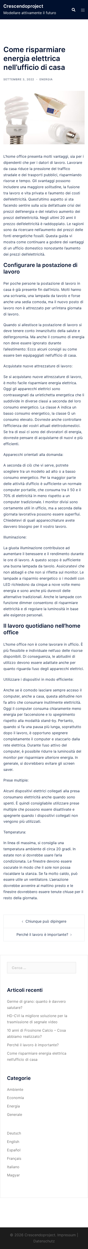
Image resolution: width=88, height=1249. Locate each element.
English (13, 1141)
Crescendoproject (23, 6)
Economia (15, 1097)
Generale (14, 1114)
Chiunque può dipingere (45, 921)
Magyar (13, 1175)
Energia (46, 79)
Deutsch (14, 1133)
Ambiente (15, 1089)
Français (14, 1158)
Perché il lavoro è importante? (42, 934)
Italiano (13, 1167)
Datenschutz (44, 1241)
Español (14, 1150)
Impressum (66, 1235)
